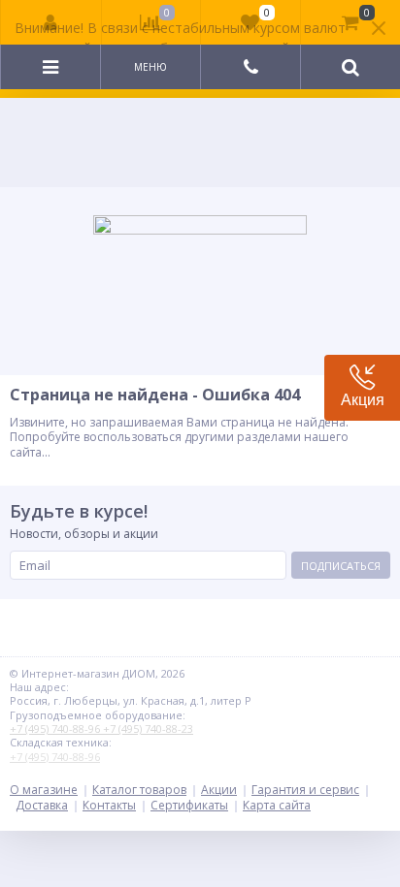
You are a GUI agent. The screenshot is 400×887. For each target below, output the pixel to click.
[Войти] (51, 22)
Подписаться (341, 565)
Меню (150, 67)
